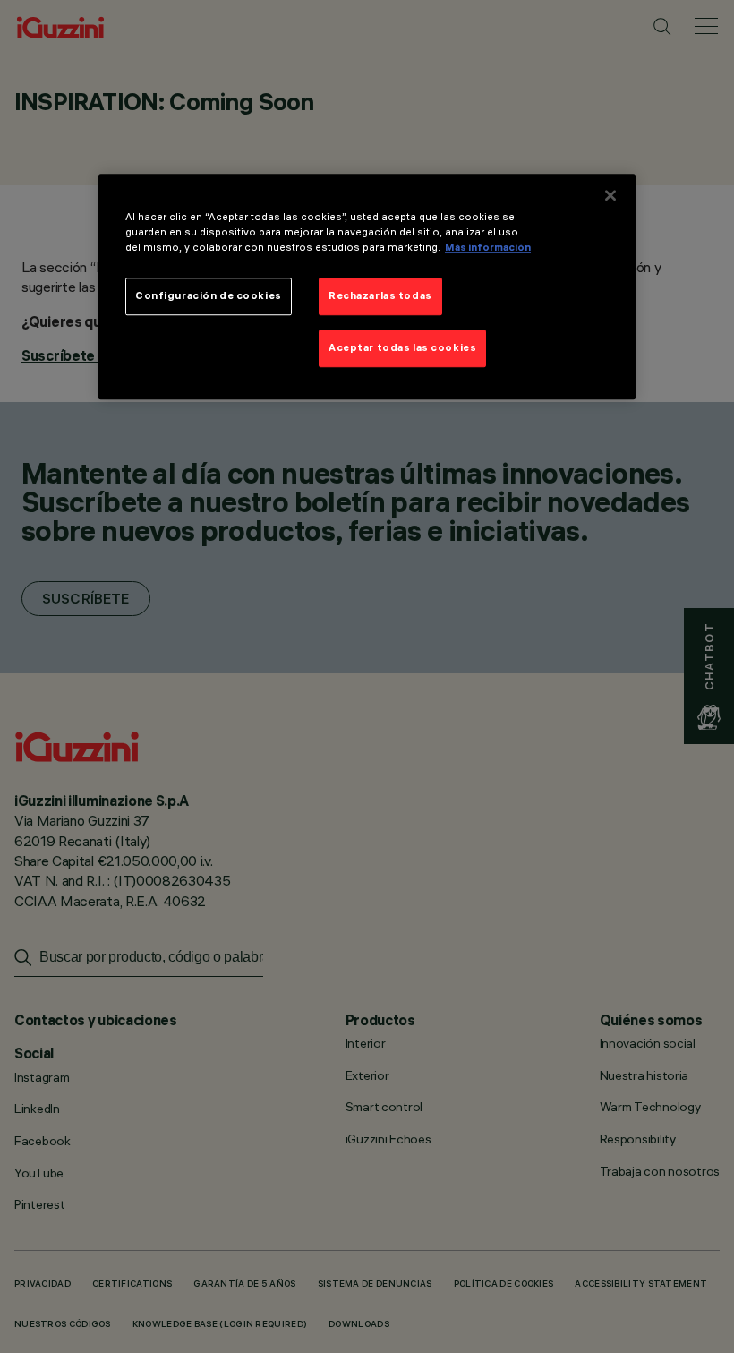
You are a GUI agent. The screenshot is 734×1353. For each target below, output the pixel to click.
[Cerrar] (610, 195)
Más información (488, 247)
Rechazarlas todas (380, 295)
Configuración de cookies (208, 295)
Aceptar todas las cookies (402, 347)
